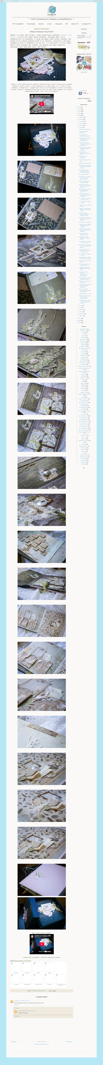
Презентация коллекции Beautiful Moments (85, 278)
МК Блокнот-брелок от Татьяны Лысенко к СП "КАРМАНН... (85, 195)
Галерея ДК (83, 344)
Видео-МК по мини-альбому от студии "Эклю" (84, 238)
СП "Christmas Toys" (83, 421)
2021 (79, 109)
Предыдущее (69, 1041)
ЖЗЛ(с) (84, 350)
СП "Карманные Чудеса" (84, 411)
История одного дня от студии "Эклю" (84, 264)
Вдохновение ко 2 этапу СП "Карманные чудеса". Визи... (85, 297)
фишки (49, 972)
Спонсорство (84, 435)
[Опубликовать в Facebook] (53, 991)
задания (83, 353)
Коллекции (31, 24)
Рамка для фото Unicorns (83, 157)
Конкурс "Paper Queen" (83, 366)
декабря (81, 117)
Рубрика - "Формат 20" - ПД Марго (85, 282)
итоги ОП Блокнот (83, 362)
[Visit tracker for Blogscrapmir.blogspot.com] (84, 468)
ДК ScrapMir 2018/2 (84, 174)
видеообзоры (83, 341)
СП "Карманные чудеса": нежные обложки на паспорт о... (85, 302)
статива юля (21, 1010)
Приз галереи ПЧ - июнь (85, 293)
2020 (79, 111)
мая (80, 307)
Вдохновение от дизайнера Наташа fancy (84, 153)
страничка (83, 438)
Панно (83, 390)
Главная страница (41, 1041)
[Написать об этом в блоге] (51, 991)
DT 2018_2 (83, 458)
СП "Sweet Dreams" (83, 428)
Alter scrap (83, 449)
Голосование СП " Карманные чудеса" (84, 135)
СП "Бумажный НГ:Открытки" (84, 405)
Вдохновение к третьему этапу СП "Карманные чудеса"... (85, 246)
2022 (79, 107)
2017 (79, 318)
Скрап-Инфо (84, 400)
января (81, 316)
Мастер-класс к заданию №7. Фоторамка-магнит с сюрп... (85, 178)
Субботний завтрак (83, 440)
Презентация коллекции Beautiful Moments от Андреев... (85, 230)
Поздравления (83, 392)
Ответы (17, 1008)
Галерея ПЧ (86, 24)
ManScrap (83, 462)
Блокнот (83, 337)
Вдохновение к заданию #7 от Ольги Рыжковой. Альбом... (85, 166)
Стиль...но (83, 437)
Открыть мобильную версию (42, 1044)
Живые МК (83, 351)
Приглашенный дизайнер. (84, 394)
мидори (84, 379)
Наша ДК (58, 24)
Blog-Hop (84, 451)
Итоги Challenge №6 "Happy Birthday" (84, 182)
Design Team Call (84, 456)
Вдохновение (83, 339)
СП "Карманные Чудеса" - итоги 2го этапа (85, 199)
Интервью (83, 357)
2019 (79, 113)
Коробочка (83, 376)
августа (81, 125)
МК (67, 24)
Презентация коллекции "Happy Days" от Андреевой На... (85, 139)
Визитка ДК (83, 342)
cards (83, 453)
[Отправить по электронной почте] (49, 991)
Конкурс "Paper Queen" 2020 (84, 372)
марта (81, 311)
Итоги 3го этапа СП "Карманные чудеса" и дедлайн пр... (85, 144)
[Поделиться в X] (52, 991)
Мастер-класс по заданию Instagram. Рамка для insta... (84, 214)
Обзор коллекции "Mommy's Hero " (83, 234)
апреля (81, 309)
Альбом (83, 332)
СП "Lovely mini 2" (83, 423)
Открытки (83, 388)
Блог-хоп (84, 335)
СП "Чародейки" (83, 419)
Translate (88, 37)
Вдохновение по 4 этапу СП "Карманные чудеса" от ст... (85, 190)
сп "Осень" (83, 414)
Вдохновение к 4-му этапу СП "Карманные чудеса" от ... (85, 186)
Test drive (83, 464)
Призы (83, 397)
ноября (81, 119)
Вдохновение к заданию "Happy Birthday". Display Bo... (85, 286)
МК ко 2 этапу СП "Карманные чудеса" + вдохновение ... (85, 290)
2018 (79, 115)
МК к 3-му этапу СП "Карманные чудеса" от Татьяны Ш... (84, 251)
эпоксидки (15, 984)
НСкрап (83, 386)
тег (83, 442)
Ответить (16, 1005)
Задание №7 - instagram (85, 222)
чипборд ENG (38, 984)
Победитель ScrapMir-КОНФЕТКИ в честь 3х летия (85, 269)
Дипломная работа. (84, 348)
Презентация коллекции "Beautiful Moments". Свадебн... (85, 148)
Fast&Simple (83, 460)
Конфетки (83, 374)
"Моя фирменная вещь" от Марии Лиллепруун (85, 258)
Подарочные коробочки (85, 129)
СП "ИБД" (83, 409)
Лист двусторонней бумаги (60, 985)
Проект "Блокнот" (83, 398)
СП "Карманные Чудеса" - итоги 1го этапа (85, 242)
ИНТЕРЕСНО (83, 359)
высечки (27, 972)
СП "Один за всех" (83, 402)
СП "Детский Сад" (83, 407)
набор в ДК (83, 383)
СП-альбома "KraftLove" (84, 432)
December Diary (84, 455)
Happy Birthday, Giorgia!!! (85, 163)
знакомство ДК (83, 355)
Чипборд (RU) (27, 984)
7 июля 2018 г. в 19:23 (24, 1000)
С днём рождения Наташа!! (83, 132)
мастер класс (83, 377)
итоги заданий (83, 360)
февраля (81, 313)
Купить (41, 24)
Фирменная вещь (83, 446)
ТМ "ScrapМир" (18, 24)
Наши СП (74, 24)
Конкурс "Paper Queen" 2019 (84, 368)
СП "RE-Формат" (84, 426)
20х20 (38, 972)
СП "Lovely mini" (83, 424)
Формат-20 (83, 447)
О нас (49, 24)
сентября (81, 123)
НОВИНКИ (83, 385)
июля (80, 127)
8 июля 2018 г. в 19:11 (30, 1010)
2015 (79, 322)
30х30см (16, 972)
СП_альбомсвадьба (84, 430)
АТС (83, 333)
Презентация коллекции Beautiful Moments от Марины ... (85, 219)
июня (80, 305)
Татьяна (16, 1000)
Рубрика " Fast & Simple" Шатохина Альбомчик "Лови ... (85, 210)
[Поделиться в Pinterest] (55, 991)
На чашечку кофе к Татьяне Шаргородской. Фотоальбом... (83, 273)
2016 (79, 320)
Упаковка (83, 444)
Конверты (49, 984)
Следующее (14, 1041)
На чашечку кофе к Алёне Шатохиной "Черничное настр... (84, 171)
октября (81, 121)
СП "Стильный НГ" (83, 415)
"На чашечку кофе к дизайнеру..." (84, 329)
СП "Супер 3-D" (83, 417)
